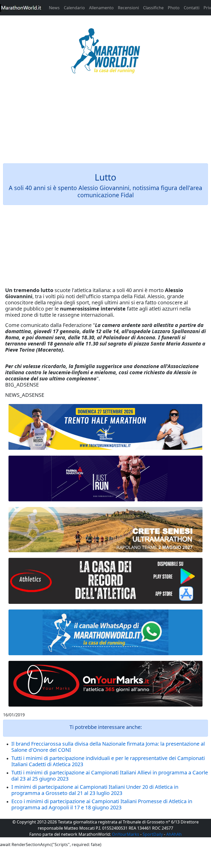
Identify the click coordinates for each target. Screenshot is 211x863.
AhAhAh (174, 834)
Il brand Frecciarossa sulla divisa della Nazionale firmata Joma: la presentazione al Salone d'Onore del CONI (108, 746)
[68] (105, 683)
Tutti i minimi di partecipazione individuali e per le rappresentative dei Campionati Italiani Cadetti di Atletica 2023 (108, 761)
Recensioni (128, 8)
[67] (105, 529)
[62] (105, 478)
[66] (105, 427)
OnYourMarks (125, 834)
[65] (105, 632)
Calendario (74, 8)
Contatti (191, 8)
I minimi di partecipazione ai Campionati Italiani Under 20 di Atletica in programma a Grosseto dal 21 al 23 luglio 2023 (94, 789)
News (54, 8)
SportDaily (153, 834)
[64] (105, 580)
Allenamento (101, 8)
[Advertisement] (105, 122)
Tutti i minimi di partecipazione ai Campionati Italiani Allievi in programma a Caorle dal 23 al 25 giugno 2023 (109, 775)
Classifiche (153, 8)
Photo (174, 8)
